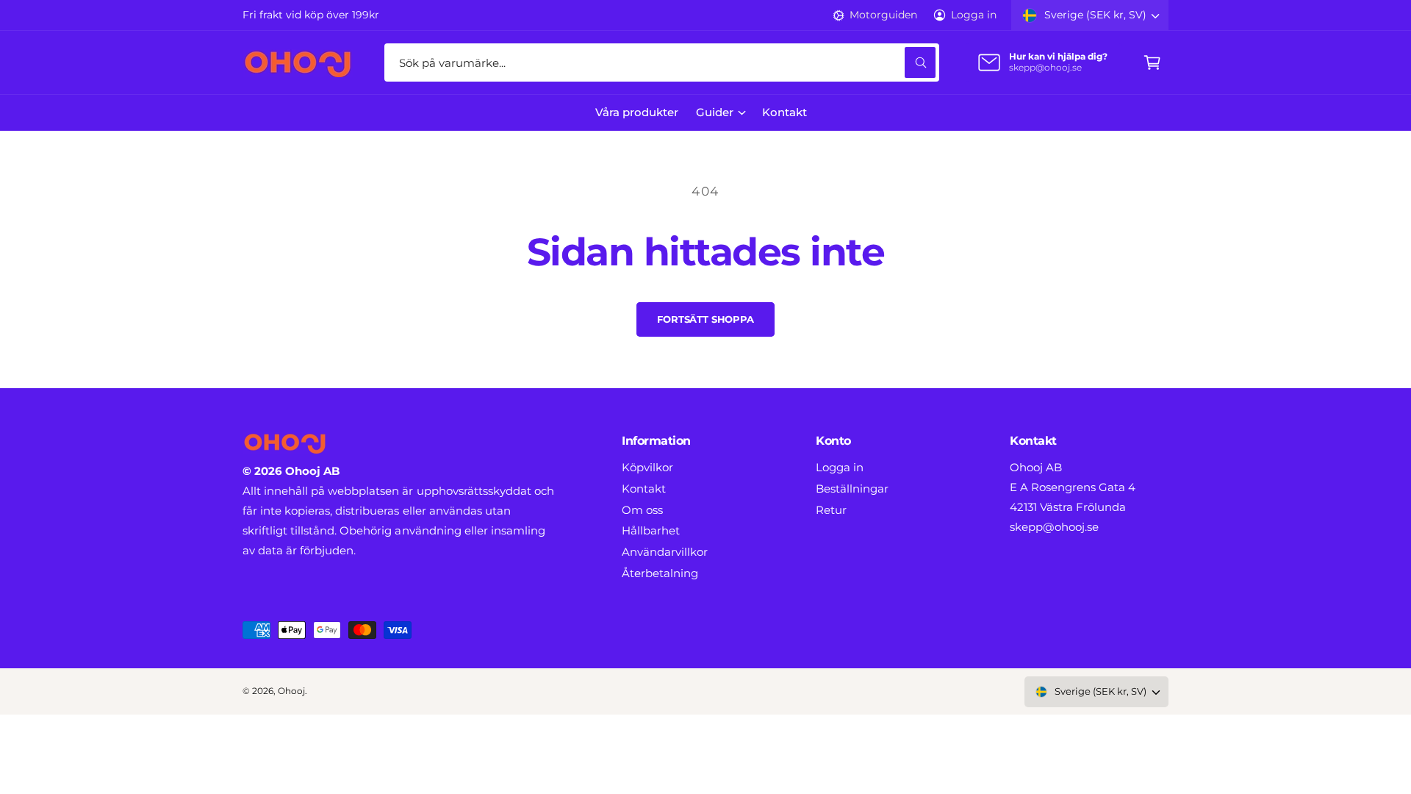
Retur (831, 510)
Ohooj (291, 691)
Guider (714, 112)
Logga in (974, 14)
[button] (1152, 62)
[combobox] (661, 62)
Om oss (642, 510)
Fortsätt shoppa (705, 319)
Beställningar (852, 489)
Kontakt (644, 489)
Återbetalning (660, 573)
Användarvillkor (665, 552)
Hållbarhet (651, 530)
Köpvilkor (647, 467)
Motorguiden (883, 14)
